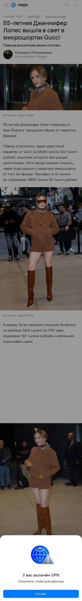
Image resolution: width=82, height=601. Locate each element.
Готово (41, 594)
